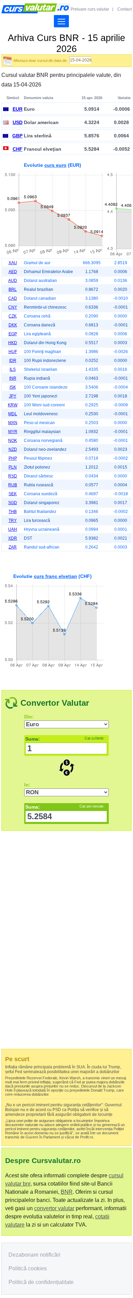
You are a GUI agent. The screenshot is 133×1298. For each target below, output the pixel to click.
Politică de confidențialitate (41, 1282)
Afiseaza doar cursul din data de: (40, 60)
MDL (12, 413)
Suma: (64, 739)
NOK (12, 440)
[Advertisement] (66, 618)
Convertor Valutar (54, 702)
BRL (13, 289)
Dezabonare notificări (34, 1255)
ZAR (13, 547)
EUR (18, 109)
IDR (12, 360)
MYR (12, 431)
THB (13, 511)
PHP (13, 458)
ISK (13, 387)
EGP (13, 334)
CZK (13, 316)
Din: (29, 716)
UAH (12, 529)
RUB (12, 485)
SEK (13, 493)
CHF (18, 149)
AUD (12, 280)
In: (27, 784)
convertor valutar (54, 1208)
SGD (12, 502)
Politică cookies (28, 1268)
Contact (124, 9)
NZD (13, 449)
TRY (13, 520)
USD (18, 122)
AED (13, 271)
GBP (17, 135)
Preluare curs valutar (90, 9)
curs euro (55, 165)
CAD (12, 298)
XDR (12, 538)
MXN (12, 422)
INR (12, 378)
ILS (13, 369)
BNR (67, 1192)
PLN (13, 467)
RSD (12, 476)
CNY (12, 307)
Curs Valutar (35, 8)
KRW (12, 405)
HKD (12, 342)
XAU (13, 262)
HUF (13, 351)
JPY (12, 396)
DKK (13, 325)
